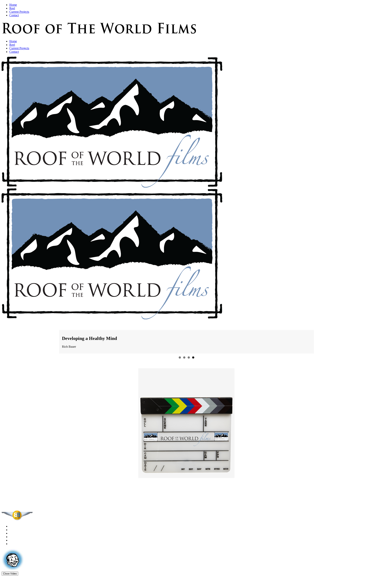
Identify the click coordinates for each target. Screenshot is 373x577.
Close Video (10, 567)
